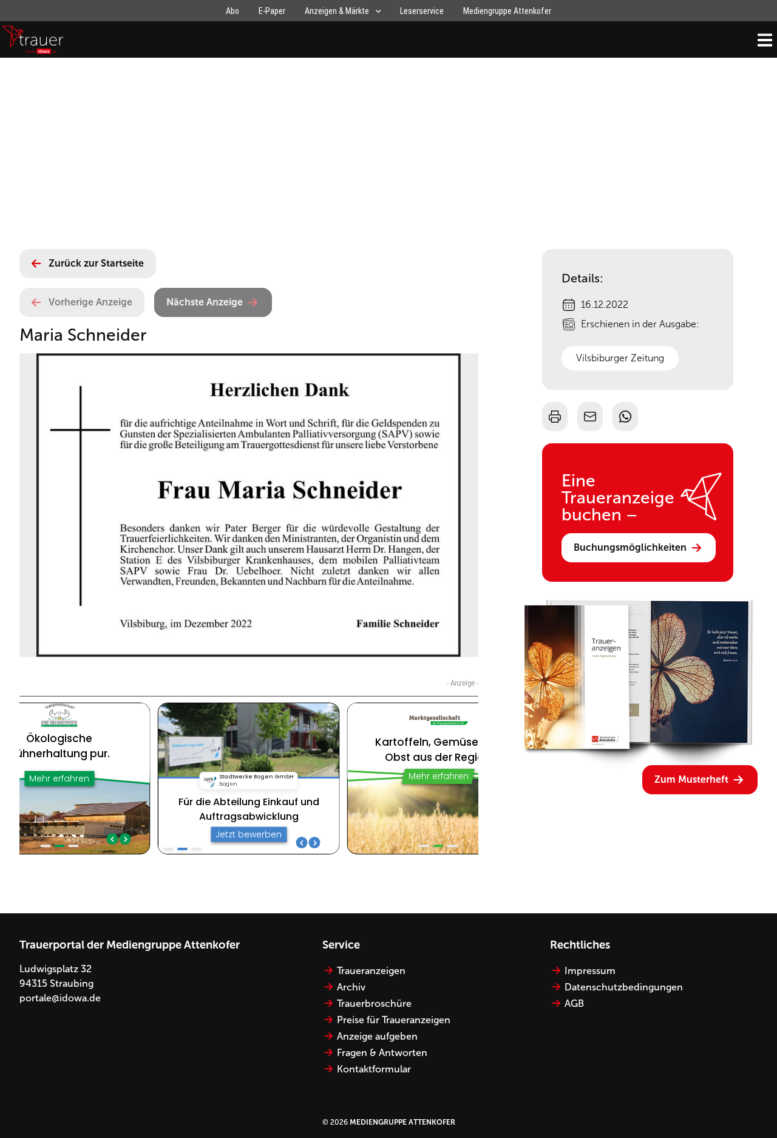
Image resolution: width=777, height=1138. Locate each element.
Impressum (590, 971)
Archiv (351, 987)
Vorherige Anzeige (90, 302)
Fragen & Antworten (382, 1053)
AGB (574, 1003)
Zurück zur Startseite (96, 263)
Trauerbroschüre (374, 1003)
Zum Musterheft (691, 779)
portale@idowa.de (60, 998)
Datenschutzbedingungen (624, 987)
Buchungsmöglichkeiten (630, 547)
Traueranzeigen (371, 971)
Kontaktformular (374, 1069)
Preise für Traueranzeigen (393, 1020)
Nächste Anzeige (204, 302)
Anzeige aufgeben (377, 1036)
